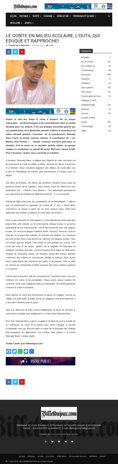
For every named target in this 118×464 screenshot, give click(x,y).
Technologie (87, 126)
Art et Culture (19, 30)
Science (84, 113)
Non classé (86, 91)
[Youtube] (72, 441)
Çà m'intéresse (88, 66)
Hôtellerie (15, 23)
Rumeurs (85, 109)
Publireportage (88, 104)
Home (8, 30)
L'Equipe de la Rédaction (18, 45)
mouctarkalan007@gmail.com (64, 434)
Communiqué (87, 70)
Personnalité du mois (83, 16)
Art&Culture (63, 16)
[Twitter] (52, 441)
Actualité (85, 57)
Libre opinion (87, 87)
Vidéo (83, 130)
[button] (108, 16)
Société (36, 16)
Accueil (13, 16)
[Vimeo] (59, 441)
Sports (28, 23)
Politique (23, 16)
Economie (48, 16)
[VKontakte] (65, 441)
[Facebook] (45, 441)
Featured (85, 78)
